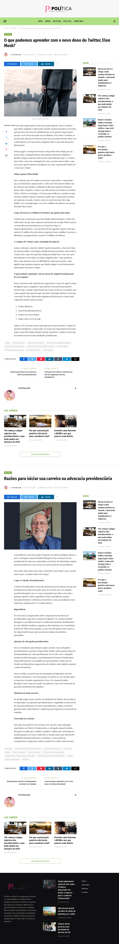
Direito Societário (19, 752)
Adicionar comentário (40, 454)
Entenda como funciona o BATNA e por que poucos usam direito (65, 433)
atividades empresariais (52, 749)
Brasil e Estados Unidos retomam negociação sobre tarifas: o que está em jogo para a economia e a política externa (106, 128)
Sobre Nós (78, 21)
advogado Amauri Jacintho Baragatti (28, 749)
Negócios (25, 759)
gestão (70, 756)
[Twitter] (6, 137)
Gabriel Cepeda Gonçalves (14, 350)
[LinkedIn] (6, 143)
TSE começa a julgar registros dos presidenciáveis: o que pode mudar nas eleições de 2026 (14, 436)
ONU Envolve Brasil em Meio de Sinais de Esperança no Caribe (67, 911)
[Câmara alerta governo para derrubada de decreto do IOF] (49, 926)
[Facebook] (6, 131)
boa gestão (68, 749)
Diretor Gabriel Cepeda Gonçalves (59, 343)
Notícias (57, 21)
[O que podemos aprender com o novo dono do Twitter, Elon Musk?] (40, 93)
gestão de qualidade (12, 759)
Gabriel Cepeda (62, 346)
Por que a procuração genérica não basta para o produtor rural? (39, 433)
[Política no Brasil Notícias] (59, 8)
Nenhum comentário (46, 54)
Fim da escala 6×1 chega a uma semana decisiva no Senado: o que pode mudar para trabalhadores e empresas (106, 77)
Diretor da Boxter (19, 343)
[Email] (6, 155)
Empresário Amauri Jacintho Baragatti (51, 756)
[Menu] (5, 21)
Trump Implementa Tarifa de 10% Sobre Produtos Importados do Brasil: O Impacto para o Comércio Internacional (66, 890)
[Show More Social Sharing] (57, 64)
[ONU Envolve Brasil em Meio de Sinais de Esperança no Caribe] (49, 911)
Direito (7, 752)
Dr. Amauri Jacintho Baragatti (53, 752)
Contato (85, 892)
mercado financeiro (33, 350)
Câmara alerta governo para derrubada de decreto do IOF (64, 928)
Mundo (48, 21)
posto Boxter (48, 350)
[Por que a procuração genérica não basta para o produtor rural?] (40, 421)
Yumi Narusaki (16, 54)
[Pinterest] (6, 149)
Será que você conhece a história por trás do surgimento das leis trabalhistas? (58, 374)
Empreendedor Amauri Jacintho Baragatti (20, 756)
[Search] (114, 21)
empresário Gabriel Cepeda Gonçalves (41, 346)
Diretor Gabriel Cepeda (36, 343)
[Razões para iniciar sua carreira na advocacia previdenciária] (40, 526)
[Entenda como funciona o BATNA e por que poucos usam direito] (65, 421)
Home (40, 21)
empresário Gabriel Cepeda (15, 346)
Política (67, 21)
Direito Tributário (34, 752)
